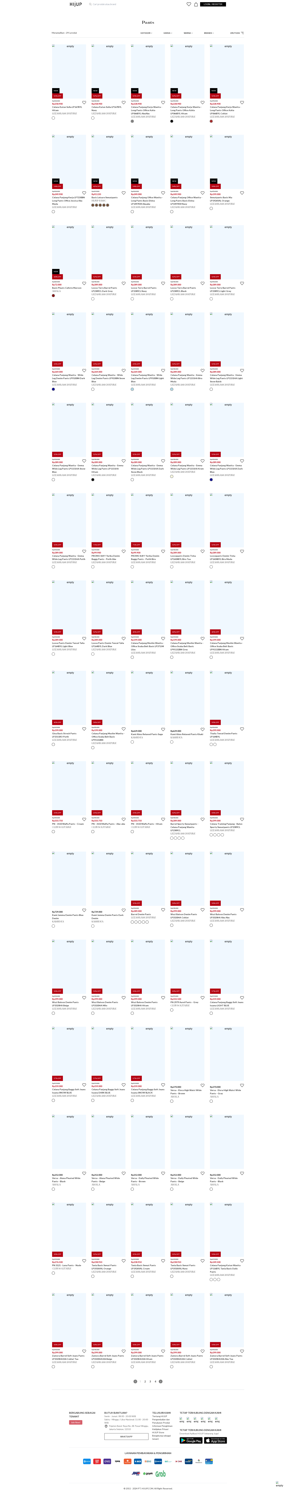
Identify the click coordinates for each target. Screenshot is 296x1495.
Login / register (213, 4)
